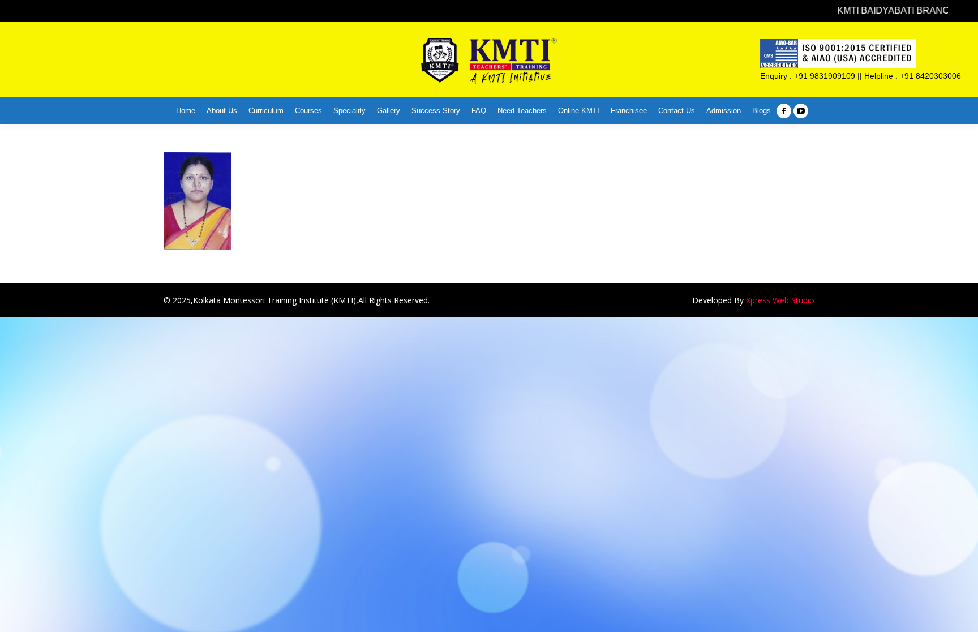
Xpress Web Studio (780, 300)
